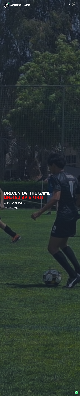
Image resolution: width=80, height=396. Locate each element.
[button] (74, 4)
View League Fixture (10, 207)
